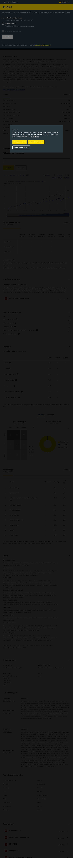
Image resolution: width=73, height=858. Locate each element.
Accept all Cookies (19, 142)
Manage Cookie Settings (21, 147)
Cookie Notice (35, 137)
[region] (36, 139)
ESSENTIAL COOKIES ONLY (36, 142)
